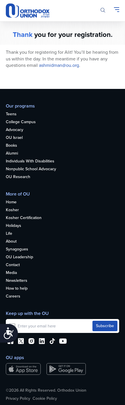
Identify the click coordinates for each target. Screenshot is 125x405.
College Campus (21, 122)
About (11, 241)
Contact (13, 265)
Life (9, 233)
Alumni (12, 153)
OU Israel (14, 138)
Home (11, 202)
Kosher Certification (24, 218)
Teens (11, 114)
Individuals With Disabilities (30, 161)
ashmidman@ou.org (59, 65)
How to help (17, 288)
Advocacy (14, 130)
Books (11, 145)
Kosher (12, 210)
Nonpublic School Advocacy (31, 169)
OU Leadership (19, 257)
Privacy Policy (18, 399)
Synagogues (17, 249)
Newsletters (16, 281)
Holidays (13, 226)
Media (11, 273)
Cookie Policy (45, 399)
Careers (13, 296)
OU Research (18, 177)
